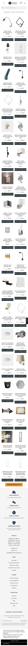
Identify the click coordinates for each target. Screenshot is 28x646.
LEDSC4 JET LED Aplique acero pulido (7, 214)
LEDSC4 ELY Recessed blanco (7, 369)
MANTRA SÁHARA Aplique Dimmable (20, 109)
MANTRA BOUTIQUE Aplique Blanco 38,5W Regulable (20, 473)
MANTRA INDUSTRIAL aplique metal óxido (7, 421)
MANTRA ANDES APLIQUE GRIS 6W (7, 83)
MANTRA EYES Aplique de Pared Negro (20, 84)
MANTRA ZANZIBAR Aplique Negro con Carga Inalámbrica (7, 292)
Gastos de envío (14, 583)
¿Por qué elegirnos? (14, 580)
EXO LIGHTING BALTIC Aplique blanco (20, 291)
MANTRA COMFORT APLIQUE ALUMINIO (7, 187)
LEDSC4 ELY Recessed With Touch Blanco (7, 343)
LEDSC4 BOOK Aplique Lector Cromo (7, 33)
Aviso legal (14, 560)
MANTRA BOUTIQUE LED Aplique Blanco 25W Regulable (7, 110)
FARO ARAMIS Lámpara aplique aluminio (7, 240)
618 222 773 (14, 550)
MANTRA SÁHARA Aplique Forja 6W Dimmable (7, 162)
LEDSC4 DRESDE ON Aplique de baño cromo (20, 240)
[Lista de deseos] (9, 39)
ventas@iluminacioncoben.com (14, 552)
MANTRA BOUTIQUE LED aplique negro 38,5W (20, 447)
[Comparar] (12, 39)
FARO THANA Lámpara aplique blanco (20, 162)
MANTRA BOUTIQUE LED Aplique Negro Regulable (20, 33)
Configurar (6, 643)
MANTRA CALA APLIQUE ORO (7, 265)
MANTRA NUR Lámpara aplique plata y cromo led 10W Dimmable (20, 188)
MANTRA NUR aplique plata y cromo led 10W (20, 137)
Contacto (14, 596)
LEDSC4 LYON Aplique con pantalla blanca (20, 214)
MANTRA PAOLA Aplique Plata (7, 58)
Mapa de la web (14, 603)
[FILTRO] (27, 323)
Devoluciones (14, 585)
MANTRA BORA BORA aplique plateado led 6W (20, 395)
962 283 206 (14, 548)
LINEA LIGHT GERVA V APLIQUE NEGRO (7, 394)
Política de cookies (14, 565)
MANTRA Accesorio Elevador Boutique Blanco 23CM (20, 59)
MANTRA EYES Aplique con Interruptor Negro (20, 266)
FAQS (14, 605)
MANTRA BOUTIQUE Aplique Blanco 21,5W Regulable (7, 473)
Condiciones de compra (14, 567)
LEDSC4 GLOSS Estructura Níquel (20, 369)
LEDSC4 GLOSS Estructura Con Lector (7, 137)
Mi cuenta (14, 598)
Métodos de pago (14, 578)
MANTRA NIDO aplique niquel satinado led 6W (20, 344)
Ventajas (14, 570)
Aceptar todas (14, 640)
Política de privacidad (14, 563)
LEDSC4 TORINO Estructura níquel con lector (7, 318)
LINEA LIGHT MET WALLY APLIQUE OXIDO (20, 421)
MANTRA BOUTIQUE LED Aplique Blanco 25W (20, 318)
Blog (14, 600)
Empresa (14, 588)
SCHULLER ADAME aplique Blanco (7, 446)
